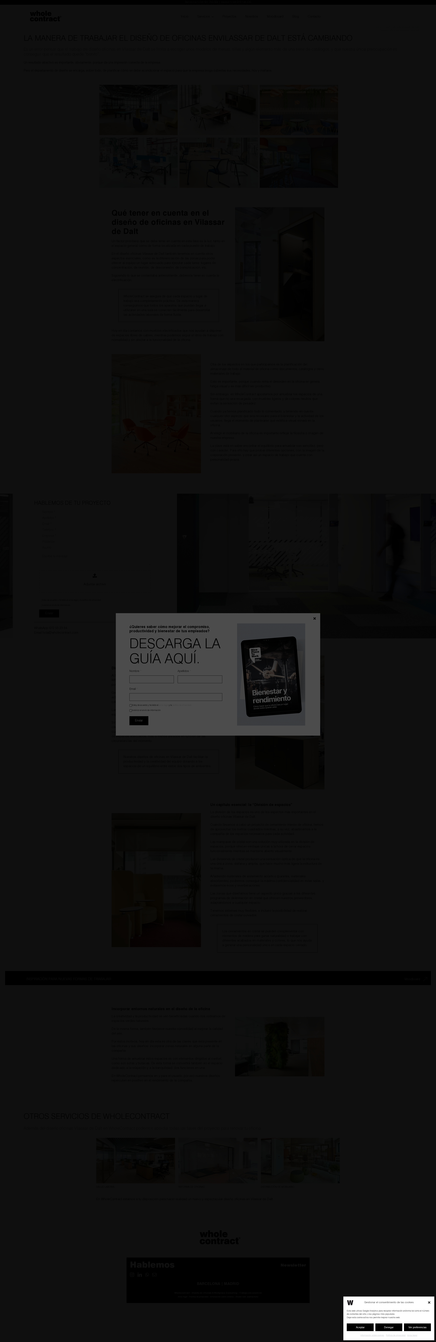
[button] (429, 1302)
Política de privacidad (396, 1335)
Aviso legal (412, 1335)
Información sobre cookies (372, 1335)
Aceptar (360, 1327)
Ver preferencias (417, 1327)
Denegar (389, 1327)
